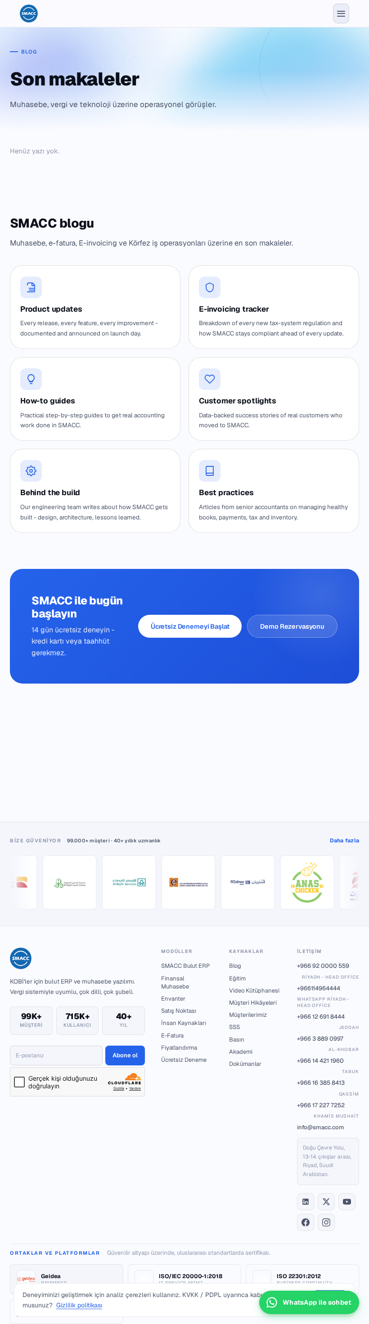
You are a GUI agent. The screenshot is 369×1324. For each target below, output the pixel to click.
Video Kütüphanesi (254, 990)
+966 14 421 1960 (328, 1065)
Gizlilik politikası (79, 1305)
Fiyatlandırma (179, 1047)
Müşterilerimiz (248, 1015)
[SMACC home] (29, 13)
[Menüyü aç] (341, 13)
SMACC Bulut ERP (185, 966)
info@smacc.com (320, 1127)
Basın (236, 1039)
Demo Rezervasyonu (292, 626)
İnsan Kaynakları (183, 1023)
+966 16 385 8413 (328, 1087)
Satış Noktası (178, 1011)
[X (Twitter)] (326, 1201)
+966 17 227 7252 (328, 1110)
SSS (234, 1027)
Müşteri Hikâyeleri (253, 1002)
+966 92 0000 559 (328, 971)
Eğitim (237, 978)
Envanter (173, 998)
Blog (235, 966)
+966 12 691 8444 (328, 1021)
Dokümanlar (245, 1064)
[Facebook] (305, 1222)
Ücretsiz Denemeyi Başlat (190, 626)
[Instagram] (326, 1222)
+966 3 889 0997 (328, 1043)
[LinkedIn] (305, 1201)
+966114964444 (323, 996)
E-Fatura (172, 1035)
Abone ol (125, 1055)
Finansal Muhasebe (175, 982)
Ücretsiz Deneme (184, 1060)
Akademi (240, 1052)
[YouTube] (347, 1201)
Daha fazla (344, 840)
